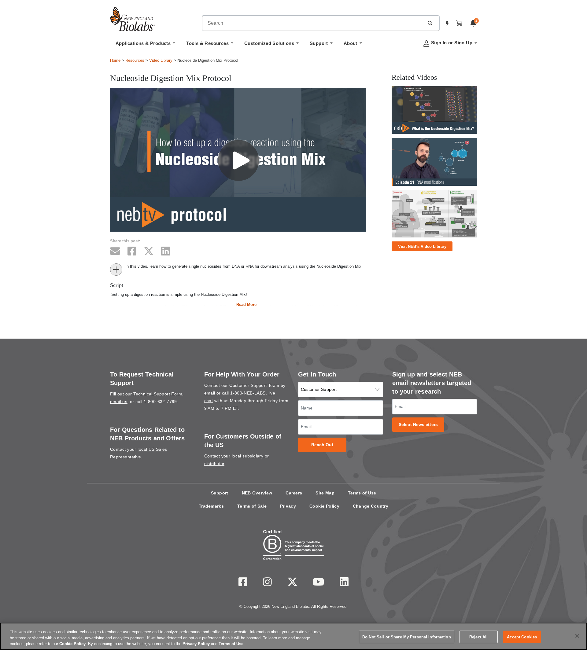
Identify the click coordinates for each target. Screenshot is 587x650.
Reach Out (322, 445)
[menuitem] (145, 45)
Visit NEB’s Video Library (422, 246)
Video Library (160, 60)
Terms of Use (362, 492)
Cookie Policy (324, 506)
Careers (294, 492)
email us (118, 401)
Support (219, 492)
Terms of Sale (252, 506)
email (209, 393)
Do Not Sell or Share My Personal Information (406, 636)
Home (115, 60)
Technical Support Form (157, 393)
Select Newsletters (418, 424)
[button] (430, 23)
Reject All (478, 636)
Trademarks (211, 506)
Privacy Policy (196, 643)
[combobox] (313, 23)
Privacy (288, 506)
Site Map (325, 492)
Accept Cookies (522, 636)
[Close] (577, 636)
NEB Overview (257, 492)
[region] (293, 636)
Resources (134, 60)
